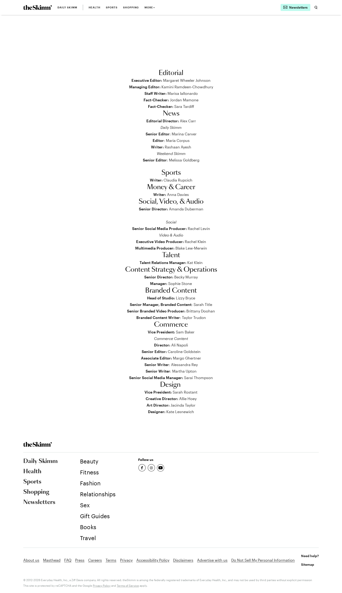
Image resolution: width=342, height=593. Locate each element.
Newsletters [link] (39, 502)
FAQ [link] (67, 560)
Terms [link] (111, 560)
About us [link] (31, 560)
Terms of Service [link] (128, 585)
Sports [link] (112, 7)
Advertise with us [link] (212, 560)
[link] (37, 7)
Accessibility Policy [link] (152, 560)
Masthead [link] (51, 560)
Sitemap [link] (307, 564)
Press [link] (79, 560)
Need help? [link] (310, 556)
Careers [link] (95, 560)
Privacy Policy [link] (102, 585)
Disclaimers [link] (183, 560)
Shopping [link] (131, 7)
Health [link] (94, 7)
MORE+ (149, 7)
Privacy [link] (126, 560)
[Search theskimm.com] (316, 7)
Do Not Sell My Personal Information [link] (263, 560)
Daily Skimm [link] (67, 7)
